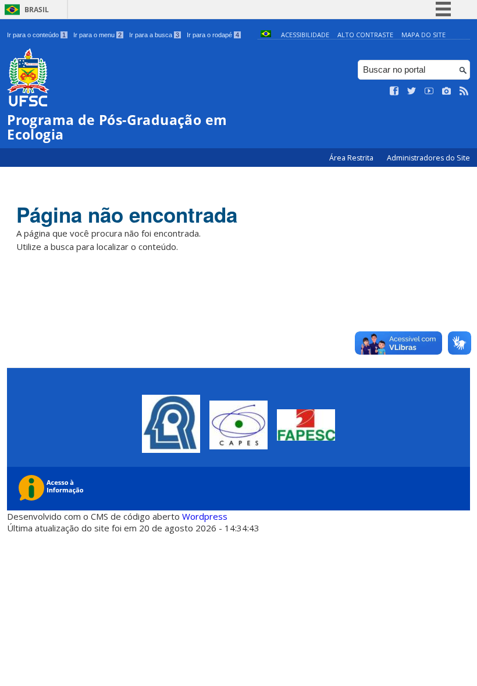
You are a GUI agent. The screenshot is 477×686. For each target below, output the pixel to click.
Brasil (36, 10)
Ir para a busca (154, 34)
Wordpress (204, 516)
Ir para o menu (97, 34)
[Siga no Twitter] (412, 91)
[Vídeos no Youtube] (429, 91)
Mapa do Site (423, 34)
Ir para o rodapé (213, 34)
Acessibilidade (305, 34)
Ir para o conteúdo (36, 34)
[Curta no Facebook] (394, 91)
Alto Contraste (365, 34)
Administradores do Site (428, 158)
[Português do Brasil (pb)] (266, 34)
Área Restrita (352, 158)
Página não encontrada (126, 214)
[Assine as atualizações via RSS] (464, 91)
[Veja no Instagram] (446, 91)
